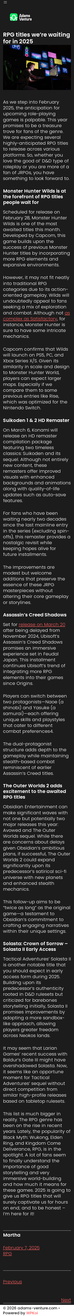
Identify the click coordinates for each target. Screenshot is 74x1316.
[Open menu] (5, 2)
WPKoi (32, 1313)
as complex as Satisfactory (36, 316)
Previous (12, 1281)
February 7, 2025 (21, 1248)
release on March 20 (42, 624)
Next (66, 1300)
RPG (7, 1253)
